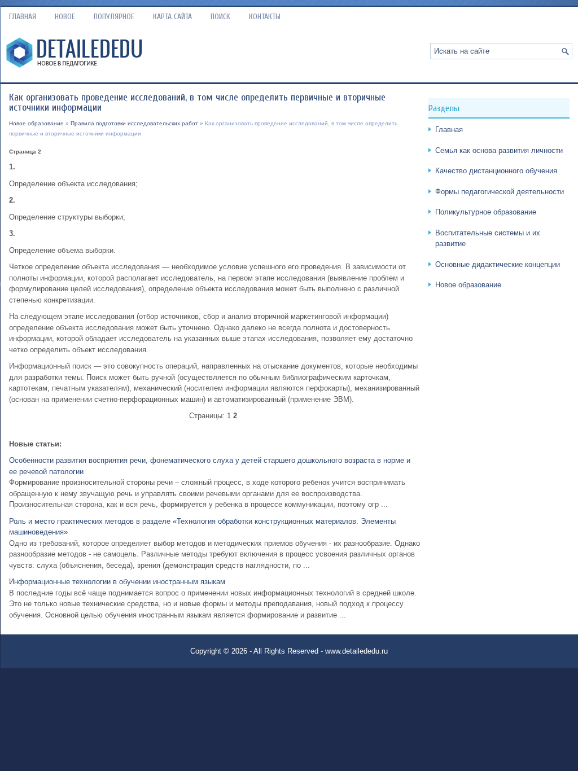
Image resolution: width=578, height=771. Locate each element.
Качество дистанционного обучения (496, 171)
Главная (22, 16)
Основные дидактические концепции (497, 264)
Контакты (265, 16)
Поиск (220, 16)
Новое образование (36, 123)
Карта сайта (172, 16)
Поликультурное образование (485, 212)
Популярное (114, 16)
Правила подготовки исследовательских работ (134, 123)
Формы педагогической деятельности (499, 191)
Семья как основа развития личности (499, 150)
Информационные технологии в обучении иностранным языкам (117, 581)
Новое (65, 16)
